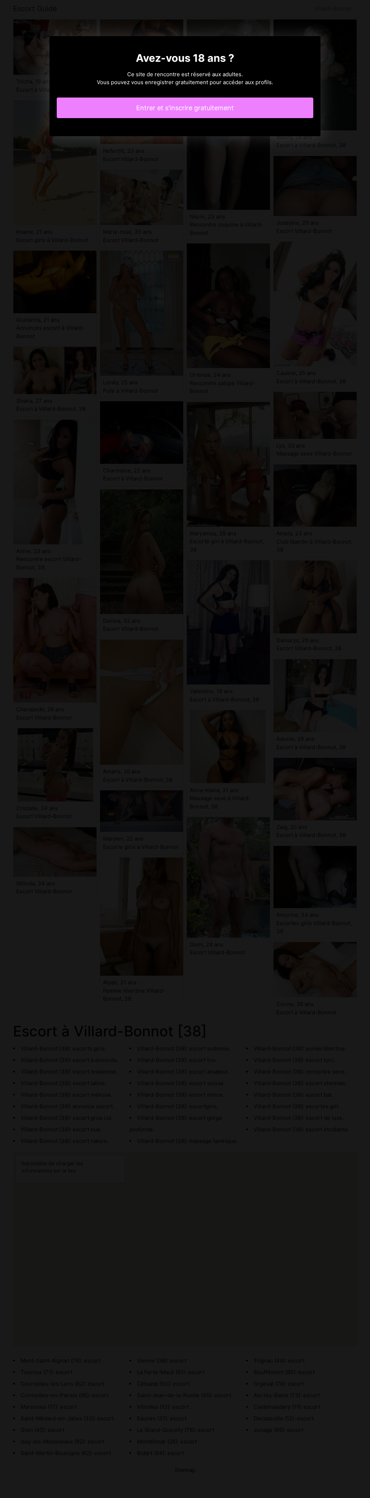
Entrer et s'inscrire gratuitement (185, 108)
